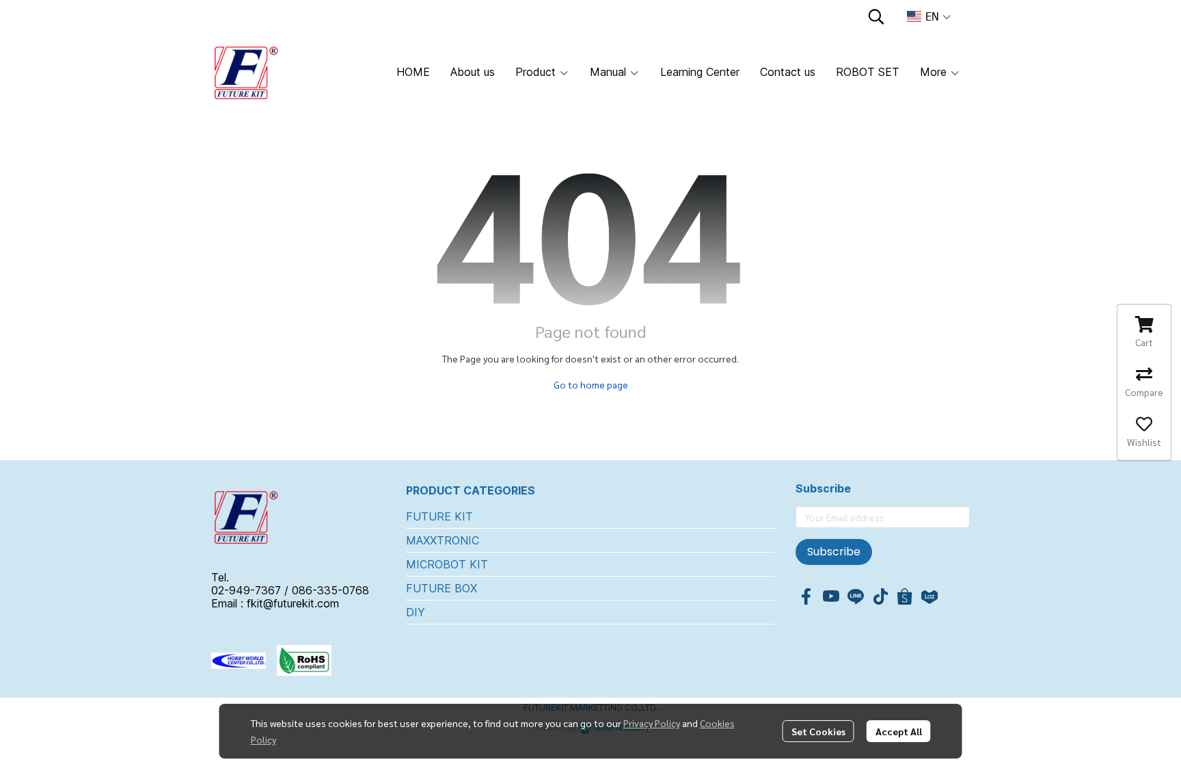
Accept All (898, 731)
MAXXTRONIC (442, 540)
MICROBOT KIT (447, 564)
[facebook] (806, 596)
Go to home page (591, 384)
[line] (856, 596)
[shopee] (905, 596)
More (935, 72)
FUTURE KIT (439, 516)
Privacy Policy (651, 723)
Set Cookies (818, 731)
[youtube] (831, 596)
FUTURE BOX (441, 588)
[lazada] (929, 596)
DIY (415, 612)
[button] (876, 16)
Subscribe (833, 551)
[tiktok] (880, 596)
